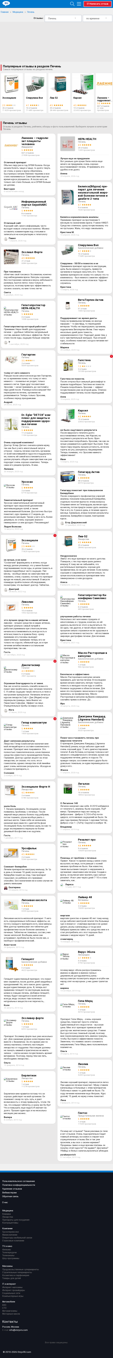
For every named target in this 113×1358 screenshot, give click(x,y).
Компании (7, 1228)
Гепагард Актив (89, 472)
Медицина (18, 12)
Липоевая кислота (34, 900)
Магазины (7, 1266)
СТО (4, 1308)
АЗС (4, 1305)
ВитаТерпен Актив (90, 300)
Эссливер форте (32, 1018)
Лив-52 (54, 97)
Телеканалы (8, 1255)
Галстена (84, 360)
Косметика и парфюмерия (15, 1275)
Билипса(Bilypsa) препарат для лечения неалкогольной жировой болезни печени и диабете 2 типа (93, 193)
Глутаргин (28, 354)
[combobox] (63, 18)
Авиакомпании (9, 1234)
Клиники (6, 1214)
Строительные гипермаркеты (17, 1272)
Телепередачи (9, 1252)
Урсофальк (29, 848)
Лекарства (7, 1217)
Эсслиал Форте (32, 252)
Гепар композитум (34, 722)
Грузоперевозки (10, 1232)
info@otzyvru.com (18, 1330)
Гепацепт (27, 959)
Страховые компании (13, 1240)
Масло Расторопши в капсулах (92, 654)
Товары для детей (11, 1278)
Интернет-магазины (12, 1287)
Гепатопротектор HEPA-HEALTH (33, 306)
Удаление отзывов (12, 1188)
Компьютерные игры (12, 1296)
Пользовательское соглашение (18, 1181)
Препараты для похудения (15, 1220)
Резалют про (86, 839)
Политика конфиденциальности (18, 1185)
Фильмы (6, 1249)
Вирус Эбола (86, 952)
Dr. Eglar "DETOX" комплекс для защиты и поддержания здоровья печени (36, 419)
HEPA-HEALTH (87, 139)
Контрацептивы (10, 1222)
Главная (5, 12)
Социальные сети (11, 1293)
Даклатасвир (30, 665)
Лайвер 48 (85, 897)
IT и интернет (9, 1284)
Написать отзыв (99, 3)
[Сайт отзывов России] (6, 3)
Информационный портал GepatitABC (34, 203)
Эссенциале (9, 97)
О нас (5, 1202)
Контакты (10, 1321)
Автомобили (8, 1301)
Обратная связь (10, 1196)
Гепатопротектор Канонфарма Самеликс (92, 596)
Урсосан (27, 481)
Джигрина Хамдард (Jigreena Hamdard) (91, 718)
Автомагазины (9, 1311)
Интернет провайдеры (13, 1290)
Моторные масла (11, 1313)
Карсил (77, 97)
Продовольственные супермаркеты (20, 1269)
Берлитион (28, 1075)
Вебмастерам (9, 1192)
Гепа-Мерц (85, 1001)
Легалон (83, 783)
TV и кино (7, 1246)
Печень (30, 12)
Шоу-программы (10, 1258)
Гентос (82, 1113)
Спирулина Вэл (34, 97)
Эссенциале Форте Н (35, 786)
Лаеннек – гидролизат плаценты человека (35, 141)
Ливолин (27, 601)
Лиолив (83, 1064)
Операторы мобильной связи (17, 1237)
